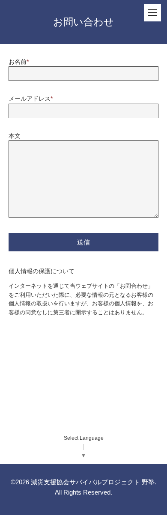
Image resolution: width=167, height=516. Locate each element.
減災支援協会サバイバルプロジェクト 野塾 (93, 482)
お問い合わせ (83, 21)
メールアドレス (31, 98)
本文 (15, 135)
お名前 (19, 61)
